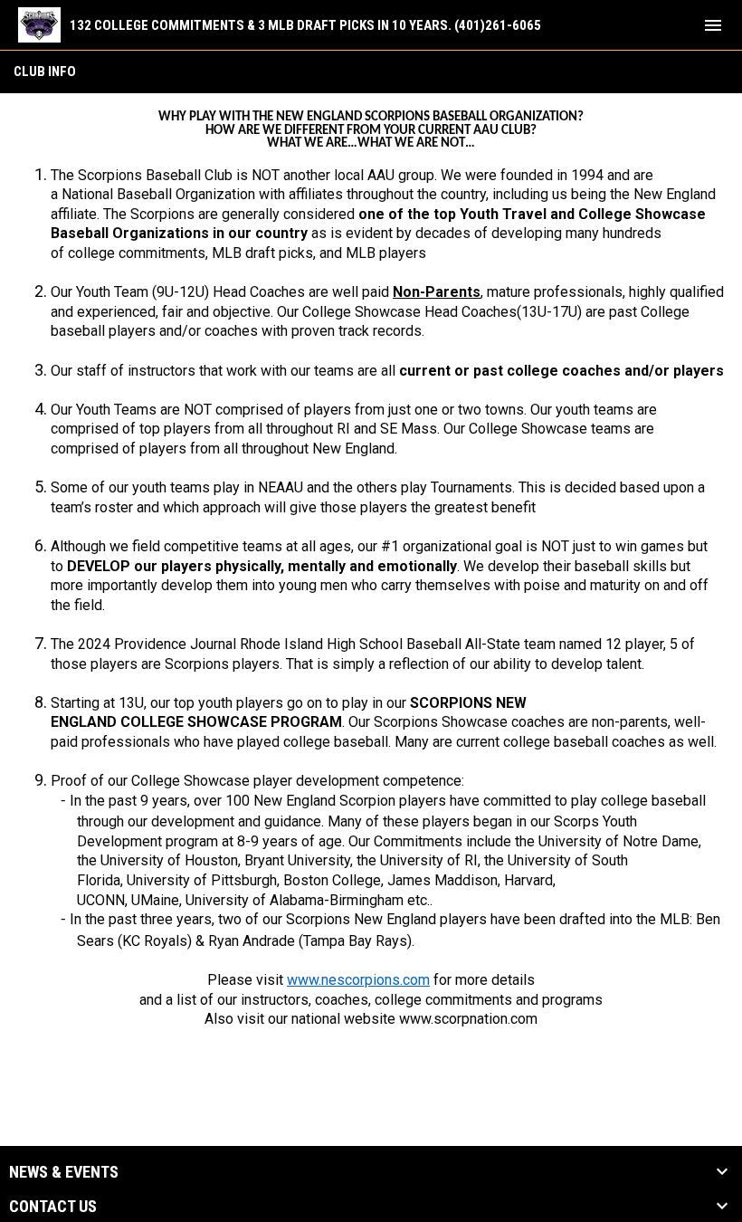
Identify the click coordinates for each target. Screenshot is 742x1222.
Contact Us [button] (53, 1206)
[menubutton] (713, 25)
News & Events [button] (64, 1172)
